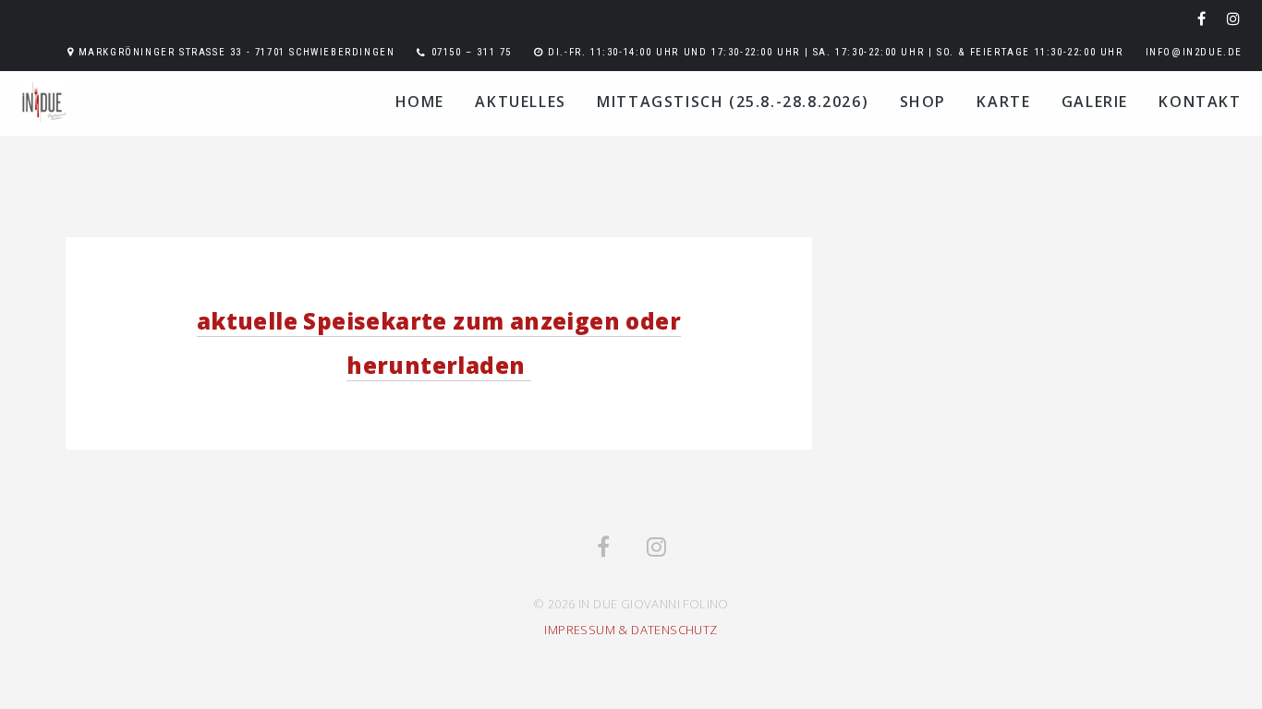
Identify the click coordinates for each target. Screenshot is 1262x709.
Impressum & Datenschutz (630, 629)
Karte (1003, 101)
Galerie (1095, 101)
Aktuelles (520, 101)
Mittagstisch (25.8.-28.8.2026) (732, 101)
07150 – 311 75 (471, 52)
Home (419, 101)
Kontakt (1200, 101)
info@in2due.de (1194, 52)
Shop (923, 101)
